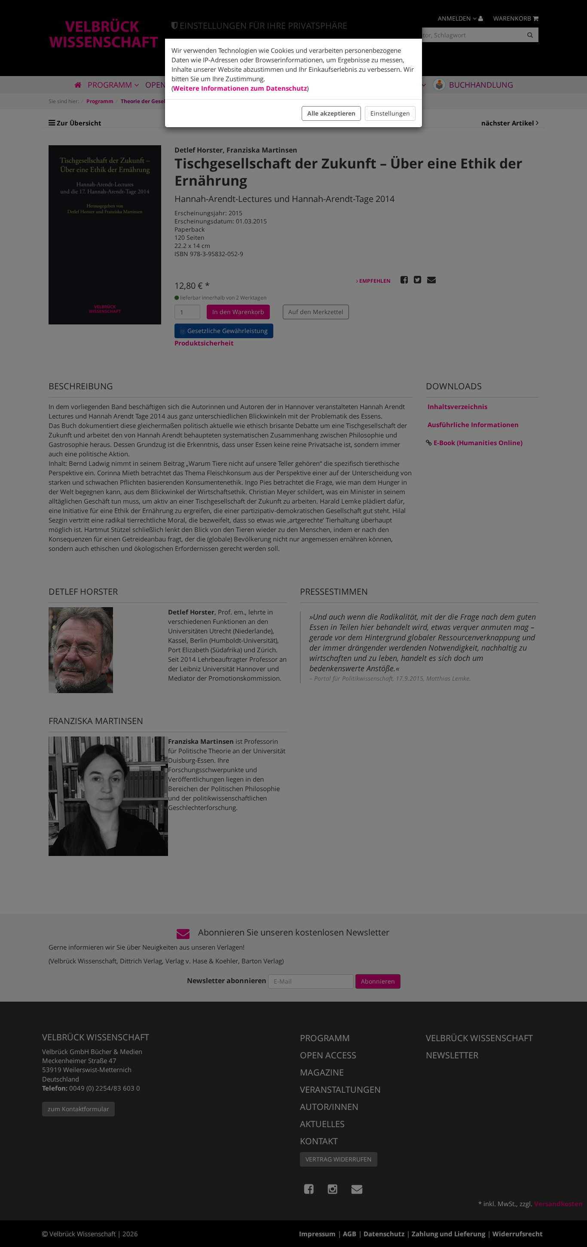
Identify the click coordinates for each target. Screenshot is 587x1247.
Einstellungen (390, 113)
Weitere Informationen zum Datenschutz (240, 88)
